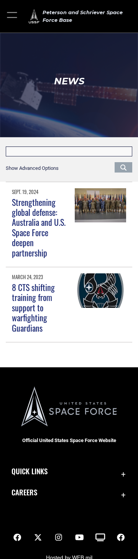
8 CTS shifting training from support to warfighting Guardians (33, 307)
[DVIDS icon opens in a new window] (100, 537)
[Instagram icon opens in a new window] (58, 537)
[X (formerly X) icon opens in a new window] (38, 537)
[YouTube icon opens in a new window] (79, 537)
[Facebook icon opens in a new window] (17, 537)
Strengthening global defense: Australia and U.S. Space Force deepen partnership (39, 227)
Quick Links (30, 471)
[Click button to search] (123, 167)
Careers (24, 492)
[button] (12, 16)
